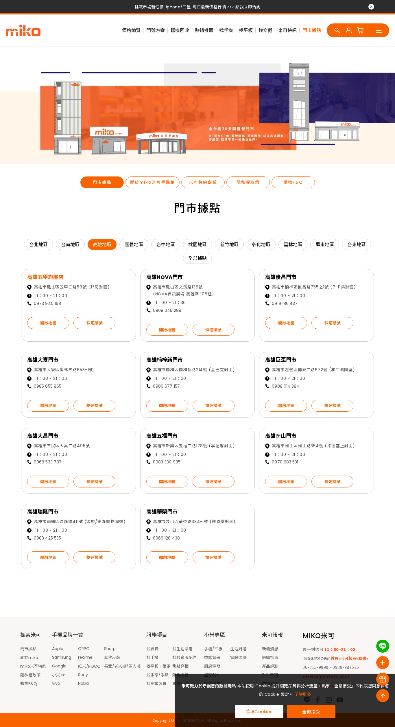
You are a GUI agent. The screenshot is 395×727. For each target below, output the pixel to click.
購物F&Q (293, 182)
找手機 (226, 30)
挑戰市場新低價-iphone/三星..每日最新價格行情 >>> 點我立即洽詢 (197, 7)
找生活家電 (182, 649)
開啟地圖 (48, 323)
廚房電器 (212, 666)
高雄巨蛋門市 (280, 359)
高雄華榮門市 (162, 511)
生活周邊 (238, 649)
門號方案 (155, 30)
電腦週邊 (238, 657)
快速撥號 (94, 323)
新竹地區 (229, 244)
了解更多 (302, 694)
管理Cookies (259, 711)
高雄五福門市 (162, 435)
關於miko (29, 657)
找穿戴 (265, 30)
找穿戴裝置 (156, 683)
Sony (83, 675)
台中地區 (165, 244)
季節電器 (212, 657)
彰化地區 (261, 244)
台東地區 (356, 244)
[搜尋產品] (337, 30)
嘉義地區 (134, 244)
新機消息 (270, 649)
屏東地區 (324, 244)
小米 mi (59, 675)
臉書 (362, 658)
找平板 (246, 30)
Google (59, 666)
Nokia (83, 683)
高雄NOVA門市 (164, 277)
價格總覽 (131, 30)
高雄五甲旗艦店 (45, 277)
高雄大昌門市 (42, 435)
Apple (57, 648)
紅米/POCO (89, 666)
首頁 (335, 658)
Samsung (61, 657)
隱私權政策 (248, 182)
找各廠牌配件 (184, 657)
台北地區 (38, 244)
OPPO (84, 648)
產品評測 (270, 666)
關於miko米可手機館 (152, 182)
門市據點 (311, 30)
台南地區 (70, 244)
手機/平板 (213, 649)
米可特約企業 (203, 182)
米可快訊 (287, 30)
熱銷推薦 (204, 30)
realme (85, 657)
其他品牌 (112, 657)
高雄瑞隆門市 (42, 511)
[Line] (382, 646)
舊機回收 (180, 30)
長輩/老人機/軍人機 (122, 666)
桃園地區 (197, 244)
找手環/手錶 (157, 675)
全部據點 (197, 258)
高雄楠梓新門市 (164, 359)
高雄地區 (102, 244)
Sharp (110, 648)
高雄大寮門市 (42, 359)
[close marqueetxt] (371, 7)
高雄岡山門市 (280, 435)
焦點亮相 (180, 666)
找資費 (152, 649)
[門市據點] (382, 679)
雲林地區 (293, 244)
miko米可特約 (33, 666)
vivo (56, 683)
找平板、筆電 (158, 666)
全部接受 (311, 711)
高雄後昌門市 (280, 277)
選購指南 (270, 657)
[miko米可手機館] (23, 30)
